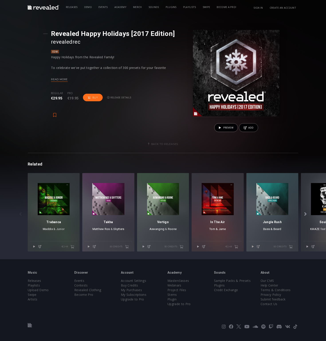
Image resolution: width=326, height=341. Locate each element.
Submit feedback (273, 299)
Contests (81, 285)
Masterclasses (178, 281)
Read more (59, 79)
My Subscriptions (133, 294)
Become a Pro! (226, 7)
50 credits (116, 246)
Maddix (48, 229)
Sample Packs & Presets (232, 281)
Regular (57, 93)
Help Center (269, 285)
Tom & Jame (217, 229)
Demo (88, 7)
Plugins (171, 7)
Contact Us (269, 304)
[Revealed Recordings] (43, 7)
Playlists (189, 7)
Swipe (206, 7)
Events (103, 7)
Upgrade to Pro (132, 299)
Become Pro (83, 294)
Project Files (176, 290)
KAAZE (315, 229)
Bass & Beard (272, 229)
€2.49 (65, 246)
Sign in (258, 7)
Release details (120, 97)
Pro (70, 93)
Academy (120, 7)
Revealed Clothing (87, 290)
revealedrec (65, 42)
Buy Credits (129, 285)
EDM (55, 51)
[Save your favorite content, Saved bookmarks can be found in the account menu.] (55, 113)
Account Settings (133, 281)
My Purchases (131, 290)
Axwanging (156, 229)
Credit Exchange (226, 290)
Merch (137, 7)
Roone (172, 229)
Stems (172, 294)
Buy (95, 97)
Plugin (172, 299)
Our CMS (267, 281)
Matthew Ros (101, 229)
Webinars (174, 285)
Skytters (118, 229)
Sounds (154, 7)
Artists (32, 299)
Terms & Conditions (276, 290)
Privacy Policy (271, 294)
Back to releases (164, 144)
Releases (72, 7)
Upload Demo (38, 290)
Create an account (283, 7)
